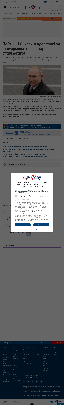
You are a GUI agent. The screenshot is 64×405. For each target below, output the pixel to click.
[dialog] (32, 202)
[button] (32, 199)
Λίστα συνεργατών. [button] (32, 211)
